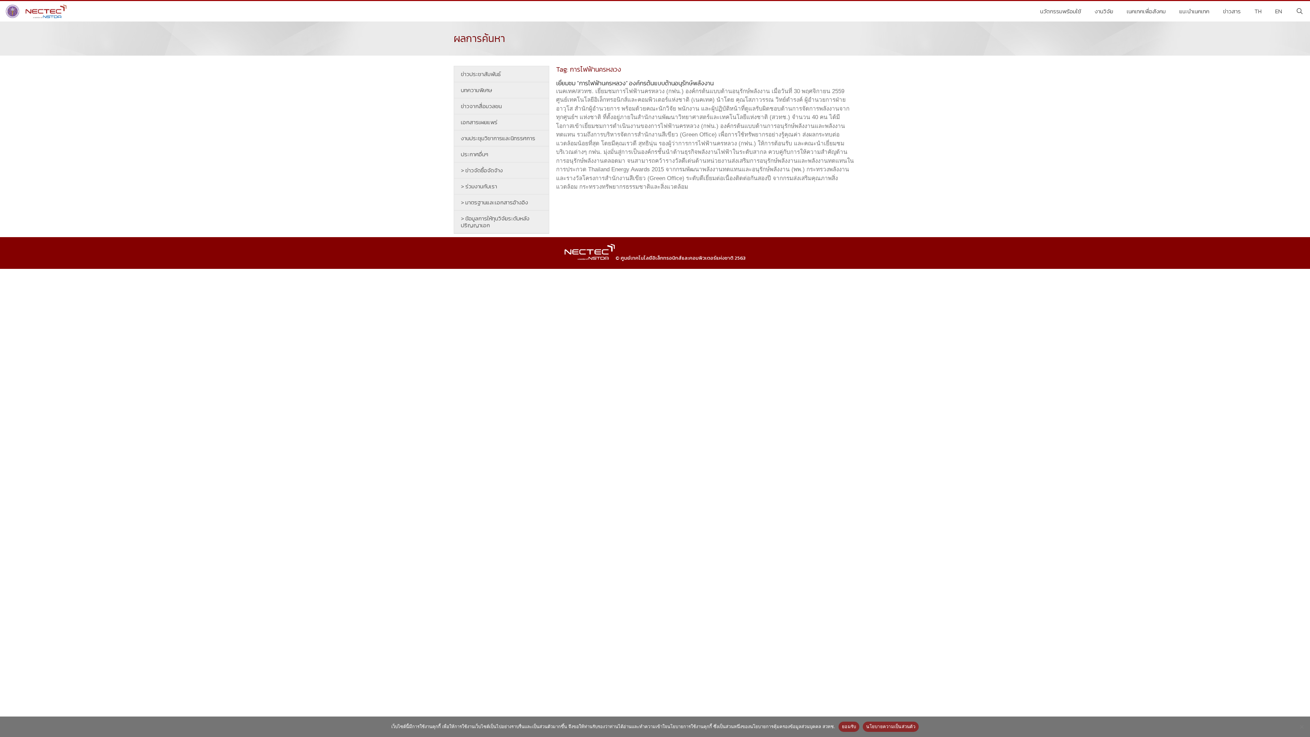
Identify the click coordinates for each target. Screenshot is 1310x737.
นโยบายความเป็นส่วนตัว (890, 726)
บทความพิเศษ (476, 90)
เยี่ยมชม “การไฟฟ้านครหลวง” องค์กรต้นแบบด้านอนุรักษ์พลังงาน (635, 83)
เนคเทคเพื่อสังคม (1146, 11)
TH (1258, 11)
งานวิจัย (1104, 11)
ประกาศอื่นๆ (474, 154)
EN (1278, 11)
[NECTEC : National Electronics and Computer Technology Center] (37, 11)
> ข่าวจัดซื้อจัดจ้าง (482, 170)
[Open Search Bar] (1299, 11)
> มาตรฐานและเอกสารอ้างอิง (494, 202)
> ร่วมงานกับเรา (479, 186)
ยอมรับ (849, 726)
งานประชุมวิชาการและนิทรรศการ (498, 138)
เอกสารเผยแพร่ (479, 122)
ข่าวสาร (1232, 11)
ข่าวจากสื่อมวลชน (481, 106)
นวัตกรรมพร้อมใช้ (1060, 11)
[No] (1301, 726)
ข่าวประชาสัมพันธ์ (481, 74)
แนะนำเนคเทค (1194, 11)
